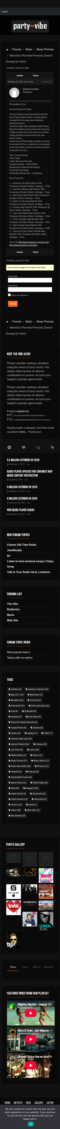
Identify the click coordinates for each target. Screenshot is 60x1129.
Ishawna (41, 744)
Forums (16, 49)
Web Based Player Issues (20, 510)
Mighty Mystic (18, 755)
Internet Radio (20, 744)
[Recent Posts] (9, 448)
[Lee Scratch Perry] (29, 859)
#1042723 (47, 82)
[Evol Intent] (13, 907)
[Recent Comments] (38, 448)
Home (7, 1103)
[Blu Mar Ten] (29, 889)
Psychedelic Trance (21, 777)
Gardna (38, 728)
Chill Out (35, 700)
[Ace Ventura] (46, 905)
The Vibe (12, 603)
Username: (13, 276)
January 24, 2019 (17, 503)
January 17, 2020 (17, 491)
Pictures (43, 766)
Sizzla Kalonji (19, 799)
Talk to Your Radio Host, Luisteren (28, 572)
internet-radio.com (21, 739)
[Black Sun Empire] (46, 891)
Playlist (16, 772)
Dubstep (16, 717)
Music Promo (19, 761)
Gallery (38, 1103)
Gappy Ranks (18, 728)
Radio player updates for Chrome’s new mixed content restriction (29, 473)
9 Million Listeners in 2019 (22, 487)
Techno (16, 805)
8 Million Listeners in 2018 (22, 498)
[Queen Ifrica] (13, 857)
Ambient (16, 689)
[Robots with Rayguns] (46, 875)
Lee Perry (17, 750)
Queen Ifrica (18, 783)
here (22, 431)
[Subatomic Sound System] (46, 859)
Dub (14, 711)
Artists (18, 1103)
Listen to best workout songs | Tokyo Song (30, 564)
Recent (36, 967)
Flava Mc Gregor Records (24, 722)
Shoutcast (39, 794)
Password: (13, 285)
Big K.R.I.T (17, 695)
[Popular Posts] (23, 448)
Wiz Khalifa (18, 816)
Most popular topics (18, 652)
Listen (49, 1103)
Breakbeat (17, 700)
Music (29, 49)
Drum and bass (40, 706)
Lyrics (34, 750)
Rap (15, 788)
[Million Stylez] (13, 872)
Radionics (13, 609)
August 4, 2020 (16, 480)
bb (8, 555)
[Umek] (46, 921)
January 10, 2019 (17, 514)
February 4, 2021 (17, 464)
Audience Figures (38, 689)
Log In (13, 303)
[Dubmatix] (13, 940)
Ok (30, 1124)
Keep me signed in (19, 295)
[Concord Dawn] (29, 903)
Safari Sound (18, 794)
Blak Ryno (36, 695)
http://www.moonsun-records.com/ (33, 242)
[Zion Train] (29, 872)
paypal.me (23, 411)
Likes (25, 967)
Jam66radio (14, 550)
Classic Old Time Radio (21, 544)
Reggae (32, 788)
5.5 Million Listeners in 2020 (23, 460)
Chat (28, 1103)
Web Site (12, 620)
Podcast (33, 772)
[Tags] (52, 448)
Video (15, 810)
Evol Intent (34, 717)
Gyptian (32, 733)
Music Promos (45, 49)
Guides (15, 733)
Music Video (41, 761)
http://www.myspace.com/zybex (23, 245)
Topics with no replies (19, 657)
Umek (32, 805)
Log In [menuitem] (4, 11)
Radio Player (40, 783)
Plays (13, 967)
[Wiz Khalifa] (29, 919)
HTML (48, 733)
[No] (56, 1117)
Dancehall (17, 706)
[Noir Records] (13, 891)
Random (48, 967)
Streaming (40, 799)
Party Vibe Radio (20, 766)
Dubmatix (30, 711)
